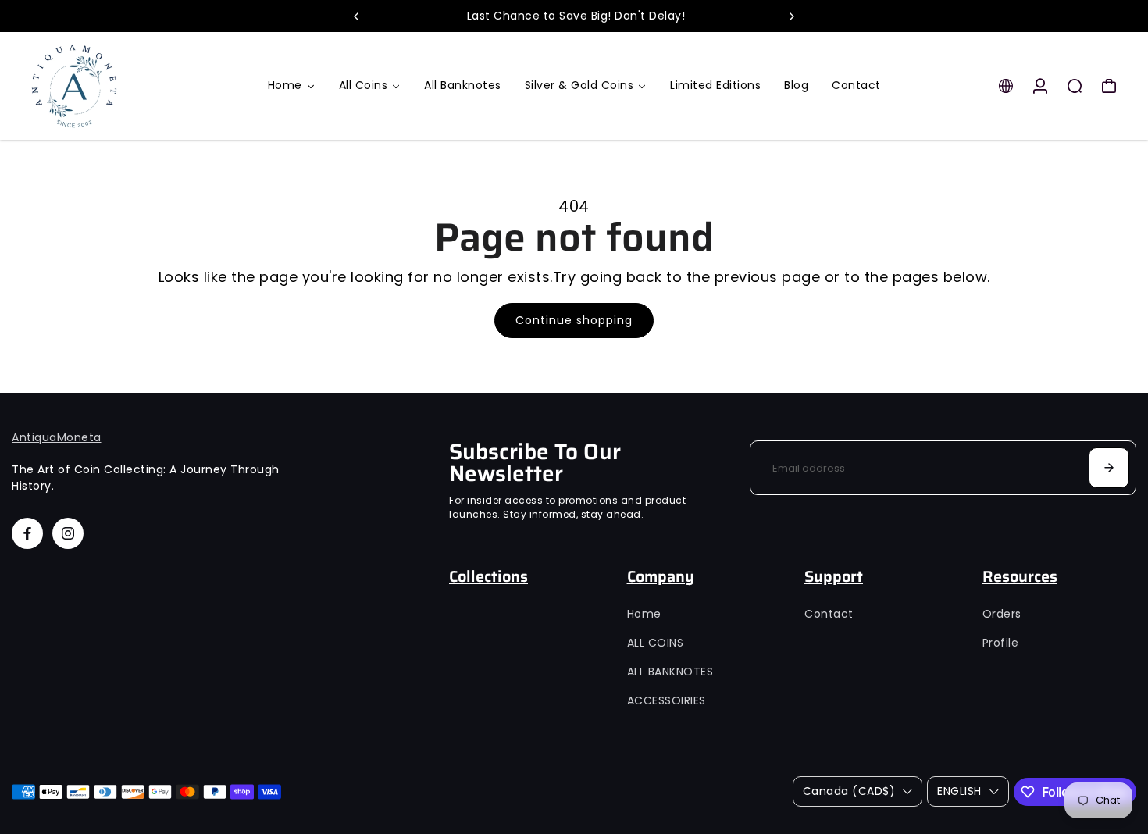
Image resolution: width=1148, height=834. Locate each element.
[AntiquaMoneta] (121, 86)
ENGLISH (959, 791)
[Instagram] (68, 533)
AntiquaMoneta (57, 437)
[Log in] (1040, 86)
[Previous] (357, 16)
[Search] (1074, 86)
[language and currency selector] (1005, 86)
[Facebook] (27, 533)
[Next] (791, 16)
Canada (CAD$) (849, 791)
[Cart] (1109, 86)
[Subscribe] (1109, 467)
